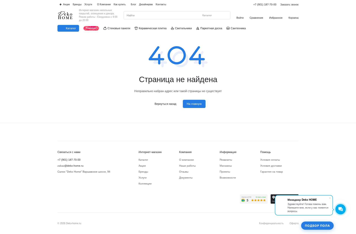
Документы (186, 177)
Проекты (225, 171)
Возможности (228, 177)
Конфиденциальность (271, 223)
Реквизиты (226, 159)
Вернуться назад (165, 103)
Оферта (294, 223)
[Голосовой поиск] (219, 15)
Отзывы (183, 171)
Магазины (226, 165)
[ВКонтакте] (59, 196)
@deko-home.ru (74, 165)
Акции (142, 165)
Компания (185, 152)
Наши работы (187, 165)
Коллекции (145, 183)
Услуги (143, 177)
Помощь (265, 152)
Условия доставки (271, 165)
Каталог (143, 159)
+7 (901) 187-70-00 (264, 4)
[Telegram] (67, 196)
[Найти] (225, 15)
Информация (228, 152)
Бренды (143, 171)
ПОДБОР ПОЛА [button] (317, 225)
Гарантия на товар (271, 171)
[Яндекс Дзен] (74, 196)
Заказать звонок (289, 4)
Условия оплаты (270, 159)
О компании (186, 159)
